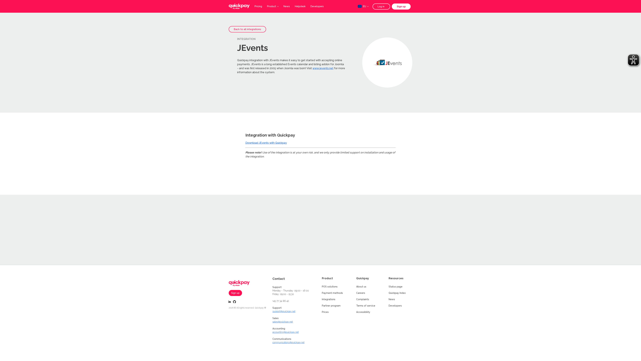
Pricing (258, 6)
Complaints (362, 299)
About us (361, 286)
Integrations (328, 299)
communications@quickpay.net (288, 342)
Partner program (331, 305)
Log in (381, 6)
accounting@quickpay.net (285, 332)
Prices (325, 312)
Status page (395, 286)
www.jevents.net (322, 68)
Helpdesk (300, 6)
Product (271, 6)
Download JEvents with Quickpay (266, 142)
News (286, 6)
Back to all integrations (247, 29)
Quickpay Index (397, 293)
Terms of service (365, 305)
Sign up (401, 6)
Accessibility (363, 312)
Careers (360, 293)
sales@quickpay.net (282, 321)
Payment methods (332, 293)
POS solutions (330, 286)
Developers (317, 6)
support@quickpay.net (283, 311)
